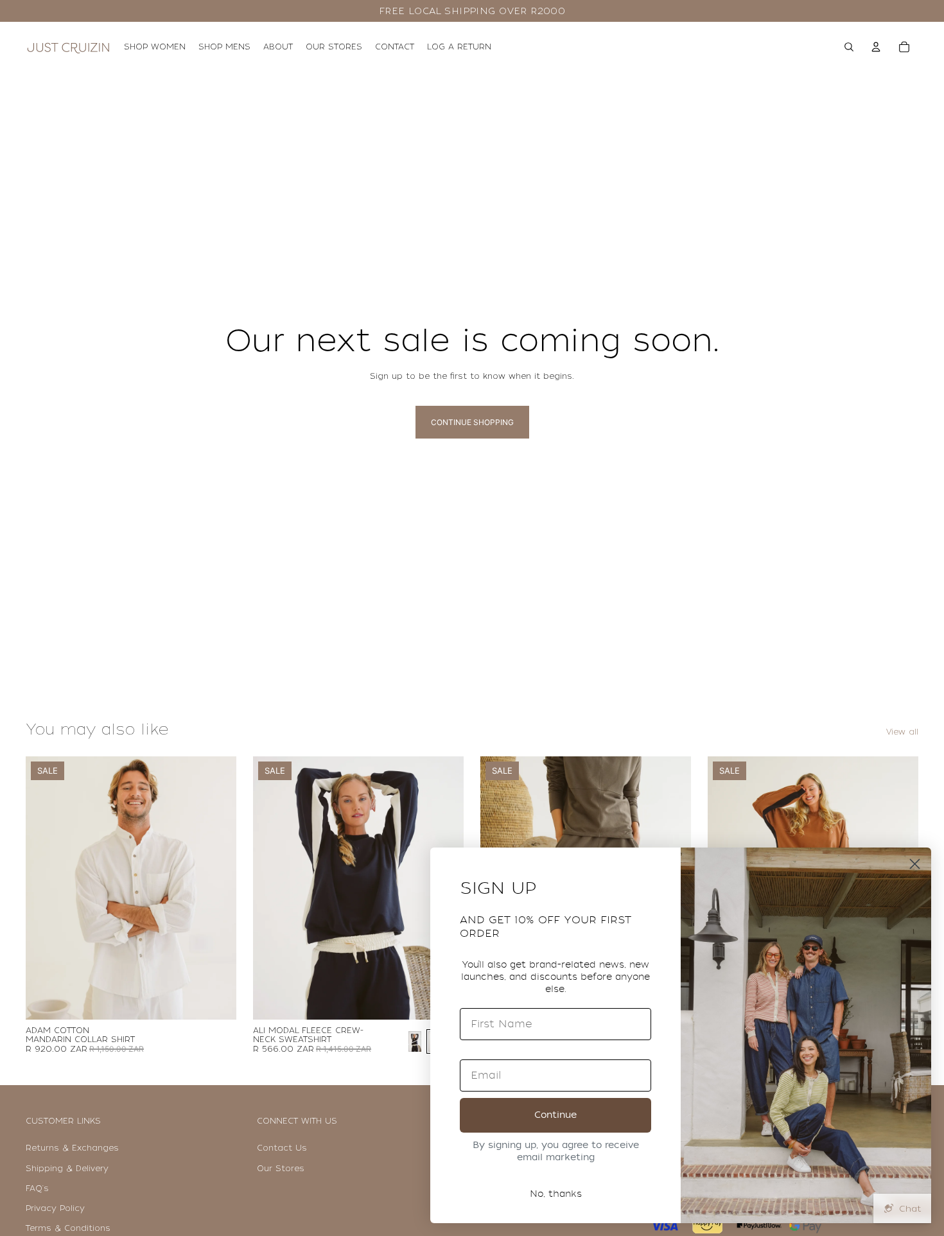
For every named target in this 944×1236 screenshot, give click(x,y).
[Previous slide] (45, 888)
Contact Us (282, 1148)
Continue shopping (472, 422)
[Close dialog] (915, 864)
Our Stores (280, 1168)
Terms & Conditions (68, 1228)
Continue (555, 1115)
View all (902, 731)
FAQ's (37, 1188)
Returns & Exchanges (72, 1148)
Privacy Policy (55, 1208)
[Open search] (849, 47)
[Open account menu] (876, 47)
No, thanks (556, 1194)
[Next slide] (217, 888)
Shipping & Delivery (67, 1168)
